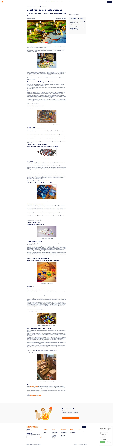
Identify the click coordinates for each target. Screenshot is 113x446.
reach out (41, 391)
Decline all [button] (108, 441)
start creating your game (34, 386)
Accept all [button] (102, 441)
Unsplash (39, 395)
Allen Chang (72, 22)
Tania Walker (29, 18)
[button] (105, 443)
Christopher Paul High (33, 395)
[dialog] (105, 435)
